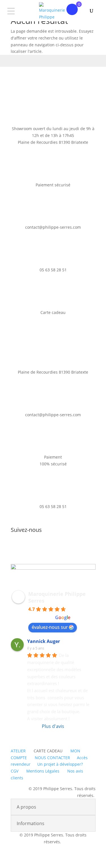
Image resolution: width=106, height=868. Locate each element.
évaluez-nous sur (50, 627)
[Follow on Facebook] (47, 548)
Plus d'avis (53, 726)
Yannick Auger (43, 641)
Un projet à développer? (60, 764)
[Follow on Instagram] (58, 548)
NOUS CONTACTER (52, 757)
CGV (14, 771)
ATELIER (18, 750)
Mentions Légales (42, 771)
